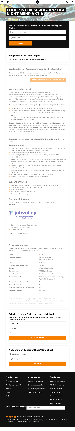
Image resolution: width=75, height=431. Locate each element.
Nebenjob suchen (56, 388)
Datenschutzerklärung (24, 421)
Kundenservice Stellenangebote (45, 299)
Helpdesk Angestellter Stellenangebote (51, 301)
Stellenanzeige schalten (36, 385)
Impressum (36, 421)
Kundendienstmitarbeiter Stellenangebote (23, 301)
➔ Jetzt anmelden (18, 233)
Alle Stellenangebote (57, 385)
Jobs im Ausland (55, 403)
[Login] (72, 2)
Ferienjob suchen (55, 392)
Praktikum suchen (56, 396)
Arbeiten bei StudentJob (14, 385)
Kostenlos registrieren (35, 381)
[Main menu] (2, 2)
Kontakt (8, 388)
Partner (8, 392)
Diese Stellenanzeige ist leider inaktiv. (48, 79)
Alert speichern (37, 338)
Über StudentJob (12, 381)
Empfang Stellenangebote (25, 299)
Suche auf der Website (16, 407)
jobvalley (12, 204)
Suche (20, 43)
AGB (15, 421)
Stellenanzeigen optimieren (37, 388)
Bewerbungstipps (56, 399)
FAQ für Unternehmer (35, 392)
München (12, 299)
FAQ (7, 396)
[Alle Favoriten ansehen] (8, 2)
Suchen (37, 364)
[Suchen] (68, 2)
